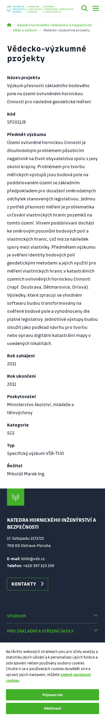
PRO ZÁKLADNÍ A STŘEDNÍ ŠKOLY (40, 631)
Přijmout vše (53, 695)
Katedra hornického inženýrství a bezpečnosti (54, 25)
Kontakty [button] (23, 584)
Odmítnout (52, 708)
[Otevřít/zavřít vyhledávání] (84, 9)
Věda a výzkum (25, 30)
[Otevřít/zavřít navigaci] (96, 8)
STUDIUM (16, 616)
